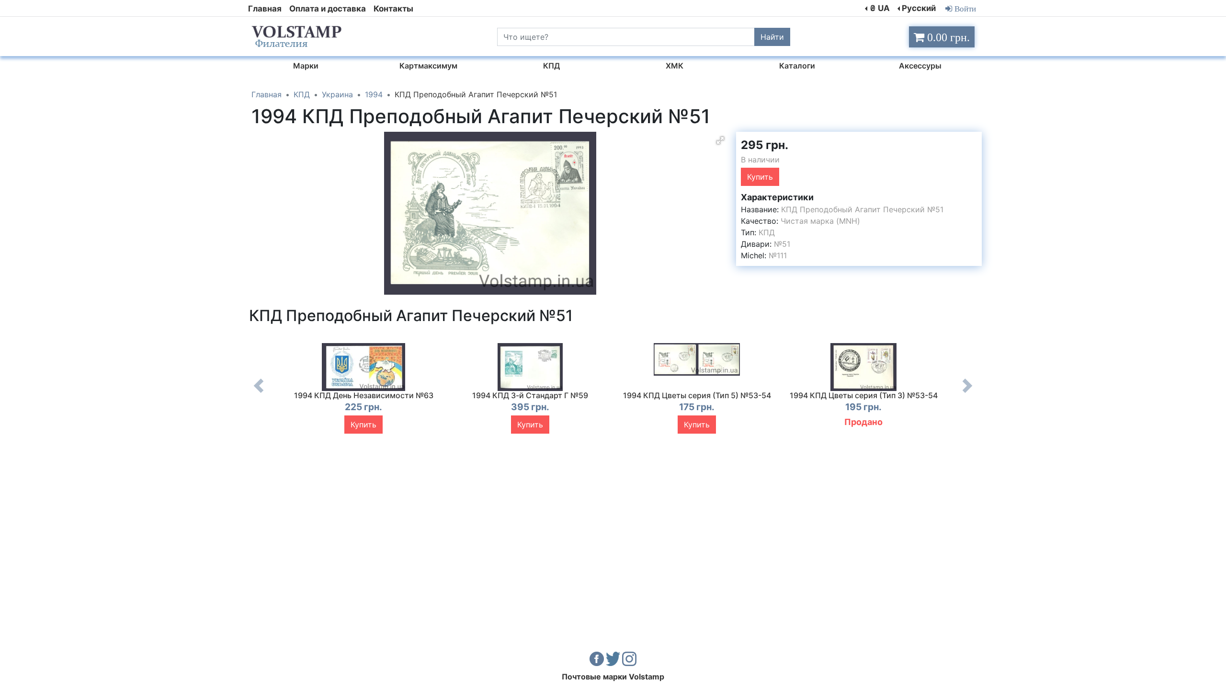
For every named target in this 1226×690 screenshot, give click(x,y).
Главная (265, 8)
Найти (772, 37)
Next (967, 393)
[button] (720, 140)
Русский (919, 8)
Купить (760, 177)
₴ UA (880, 8)
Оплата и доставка (327, 8)
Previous (258, 393)
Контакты (393, 8)
